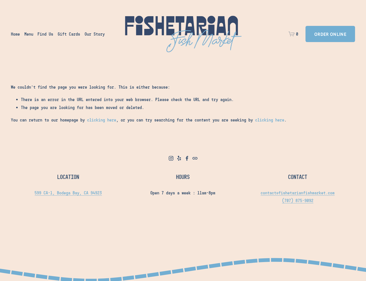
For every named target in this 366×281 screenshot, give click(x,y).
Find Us (45, 34)
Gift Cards (69, 34)
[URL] (194, 158)
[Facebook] (186, 158)
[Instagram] (171, 158)
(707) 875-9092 (297, 200)
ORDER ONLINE (330, 34)
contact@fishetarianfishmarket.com (298, 192)
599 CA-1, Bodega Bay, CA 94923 (68, 192)
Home (15, 34)
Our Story (95, 34)
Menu (28, 34)
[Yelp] (179, 158)
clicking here (101, 119)
